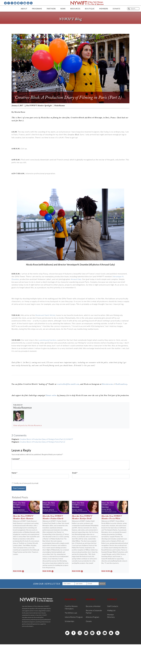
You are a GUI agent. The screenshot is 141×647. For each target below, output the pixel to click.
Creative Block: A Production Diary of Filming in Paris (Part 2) (42, 442)
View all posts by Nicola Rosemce (27, 425)
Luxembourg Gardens (47, 340)
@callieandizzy (121, 384)
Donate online (51, 395)
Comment (15, 459)
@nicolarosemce (108, 384)
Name (14, 473)
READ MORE (17, 571)
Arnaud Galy (76, 279)
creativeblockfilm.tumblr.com (68, 384)
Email (74, 473)
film (27, 106)
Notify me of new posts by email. (26, 483)
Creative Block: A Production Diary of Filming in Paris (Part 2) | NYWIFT (46, 439)
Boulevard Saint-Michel (45, 315)
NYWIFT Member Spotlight (40, 106)
